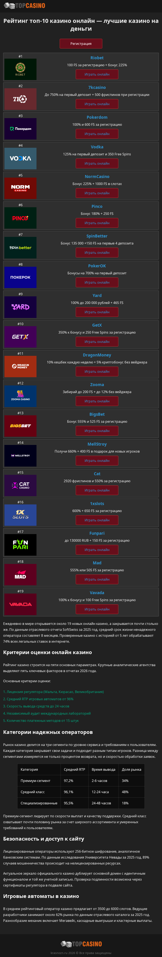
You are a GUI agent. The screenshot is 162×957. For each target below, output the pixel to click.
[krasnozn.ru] (24, 6)
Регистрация (81, 43)
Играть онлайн (97, 74)
